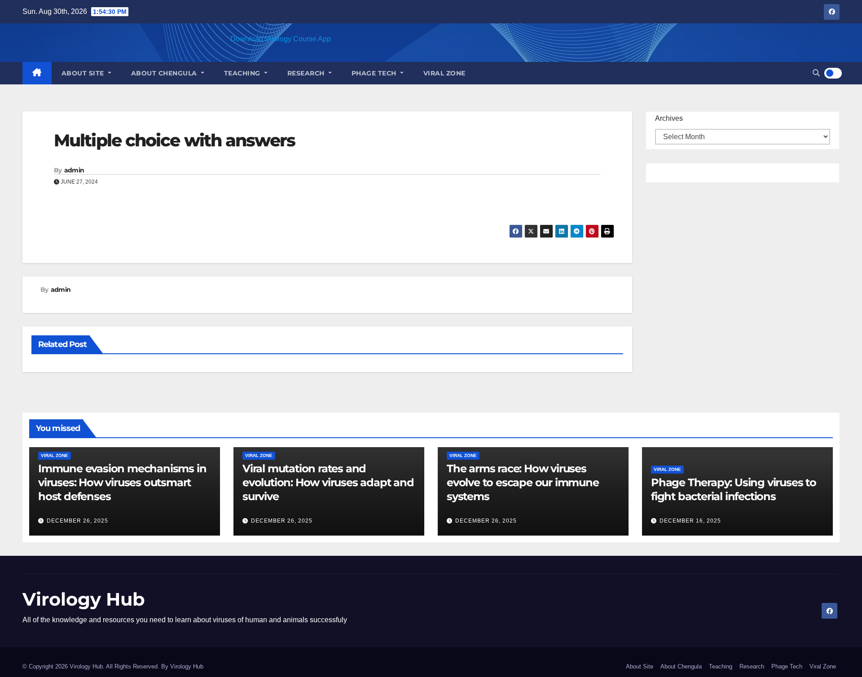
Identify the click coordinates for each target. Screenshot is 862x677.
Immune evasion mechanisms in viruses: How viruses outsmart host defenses (122, 482)
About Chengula (165, 73)
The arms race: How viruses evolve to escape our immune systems (523, 482)
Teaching (243, 73)
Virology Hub (83, 599)
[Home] (37, 73)
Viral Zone (444, 73)
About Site (84, 73)
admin (74, 170)
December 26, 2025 (77, 521)
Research (307, 73)
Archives (669, 118)
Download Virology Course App (280, 39)
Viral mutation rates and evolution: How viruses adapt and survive (328, 482)
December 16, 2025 (690, 521)
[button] (816, 73)
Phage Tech (375, 73)
